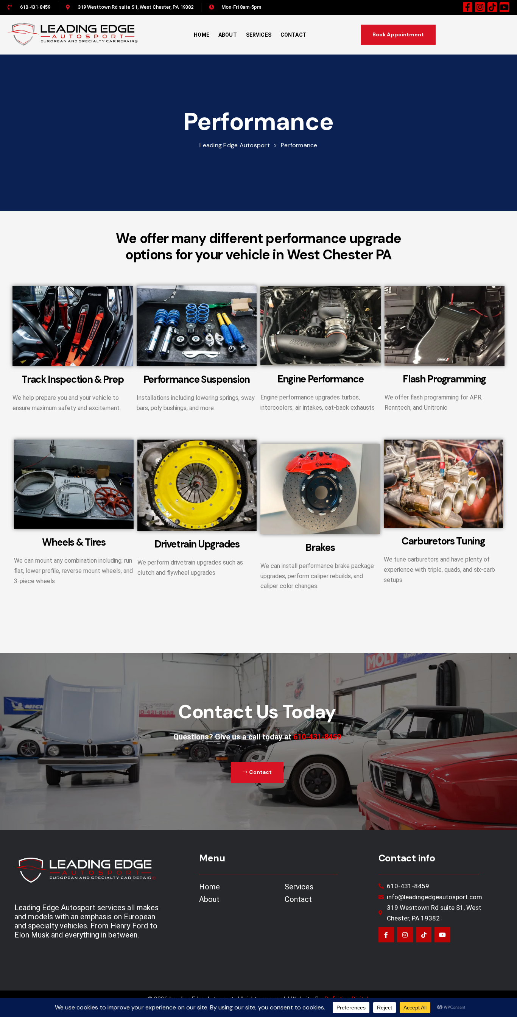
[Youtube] (504, 7)
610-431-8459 (317, 736)
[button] (257, 772)
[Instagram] (479, 7)
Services (258, 35)
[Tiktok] (492, 7)
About (227, 35)
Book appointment (398, 34)
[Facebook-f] (467, 7)
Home (201, 35)
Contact (293, 35)
